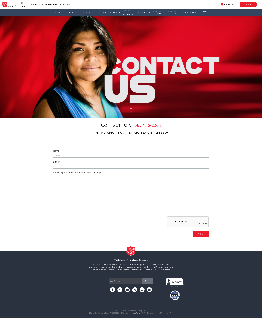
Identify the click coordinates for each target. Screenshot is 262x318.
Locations (229, 4)
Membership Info (158, 12)
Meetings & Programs (128, 12)
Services (85, 12)
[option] (131, 67)
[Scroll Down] (131, 111)
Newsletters (189, 12)
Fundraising (143, 12)
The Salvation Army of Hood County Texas (51, 4)
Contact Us (204, 12)
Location (71, 12)
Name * (57, 150)
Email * (56, 161)
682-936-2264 (147, 125)
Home (58, 12)
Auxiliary (115, 12)
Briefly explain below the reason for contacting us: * (79, 172)
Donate (248, 4)
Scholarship (100, 12)
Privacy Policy (135, 313)
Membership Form (173, 12)
